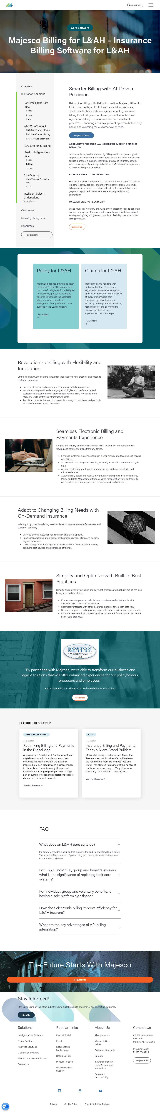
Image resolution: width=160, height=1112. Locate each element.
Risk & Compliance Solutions (32, 1058)
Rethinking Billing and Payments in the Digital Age (48, 747)
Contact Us (77, 226)
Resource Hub (63, 1055)
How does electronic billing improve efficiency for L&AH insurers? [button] (78, 910)
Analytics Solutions (27, 1046)
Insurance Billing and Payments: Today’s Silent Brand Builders (111, 747)
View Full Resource (31, 785)
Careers (99, 1055)
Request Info (135, 5)
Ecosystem (23, 1064)
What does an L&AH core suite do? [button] (67, 844)
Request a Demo (81, 135)
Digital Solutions (26, 1040)
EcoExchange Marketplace (63, 1048)
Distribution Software (28, 1052)
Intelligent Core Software (30, 1035)
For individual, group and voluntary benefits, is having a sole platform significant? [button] (75, 893)
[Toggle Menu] (150, 4)
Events (59, 1040)
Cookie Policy (70, 1104)
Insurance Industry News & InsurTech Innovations (104, 1065)
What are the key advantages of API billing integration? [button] (72, 926)
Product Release (64, 1061)
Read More (80, 697)
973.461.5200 (142, 1048)
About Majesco (102, 1035)
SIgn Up (26, 1014)
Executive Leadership (105, 1050)
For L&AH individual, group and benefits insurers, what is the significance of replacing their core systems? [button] (78, 874)
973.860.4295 (142, 1052)
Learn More (43, 314)
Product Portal (63, 1035)
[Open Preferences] (5, 1106)
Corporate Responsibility (101, 1075)
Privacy (53, 1104)
